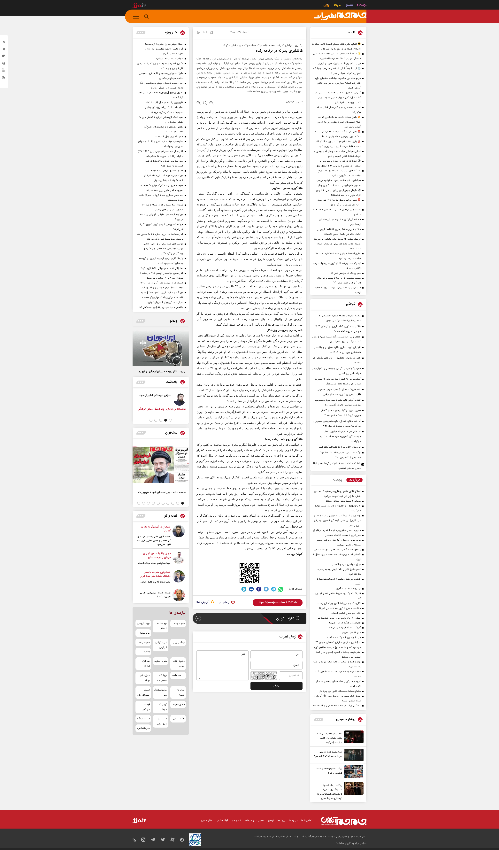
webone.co (178, 675)
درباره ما (293, 820)
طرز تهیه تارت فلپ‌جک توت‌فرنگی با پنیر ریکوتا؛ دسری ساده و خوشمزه (337, 465)
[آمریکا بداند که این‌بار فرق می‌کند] (171, 399)
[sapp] (3, 71)
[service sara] (349, 6)
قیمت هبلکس (146, 707)
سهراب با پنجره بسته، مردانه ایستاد (154, 563)
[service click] (327, 6)
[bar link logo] (139, 6)
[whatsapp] (281, 589)
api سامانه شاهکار (162, 626)
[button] (170, 420)
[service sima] (337, 6)
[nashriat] (340, 16)
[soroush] (244, 589)
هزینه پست (144, 642)
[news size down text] (211, 103)
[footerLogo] (343, 821)
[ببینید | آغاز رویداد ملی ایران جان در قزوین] (161, 348)
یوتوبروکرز (145, 633)
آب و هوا (236, 820)
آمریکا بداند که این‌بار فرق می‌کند (146, 395)
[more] (318, 719)
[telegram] (3, 50)
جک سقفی (179, 719)
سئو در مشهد (160, 661)
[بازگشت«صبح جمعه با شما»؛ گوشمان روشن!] (353, 771)
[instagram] (3, 43)
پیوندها (281, 820)
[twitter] (3, 57)
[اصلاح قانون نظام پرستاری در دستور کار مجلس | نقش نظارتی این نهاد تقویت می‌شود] (179, 535)
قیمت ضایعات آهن (143, 692)
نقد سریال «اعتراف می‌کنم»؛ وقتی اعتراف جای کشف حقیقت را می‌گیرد (329, 738)
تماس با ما (306, 820)
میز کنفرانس (143, 728)
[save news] (211, 33)
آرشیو (271, 820)
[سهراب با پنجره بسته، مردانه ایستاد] (179, 558)
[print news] (198, 33)
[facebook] (258, 589)
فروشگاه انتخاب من (162, 678)
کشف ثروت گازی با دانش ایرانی (156, 582)
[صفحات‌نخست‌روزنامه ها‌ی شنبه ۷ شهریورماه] (161, 464)
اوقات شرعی (222, 820)
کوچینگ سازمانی (163, 707)
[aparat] (3, 64)
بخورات (146, 652)
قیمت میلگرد (143, 719)
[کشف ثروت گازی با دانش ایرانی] (179, 577)
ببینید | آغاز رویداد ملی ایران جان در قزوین (162, 371)
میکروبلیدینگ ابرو (160, 692)
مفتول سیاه (179, 704)
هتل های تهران (145, 678)
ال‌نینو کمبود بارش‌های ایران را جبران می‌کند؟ (154, 595)
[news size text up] (198, 103)
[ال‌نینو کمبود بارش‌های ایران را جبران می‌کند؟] (179, 595)
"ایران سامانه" (343, 843)
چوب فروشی (143, 624)
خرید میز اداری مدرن (161, 721)
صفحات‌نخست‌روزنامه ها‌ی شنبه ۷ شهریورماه (162, 492)
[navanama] (361, 6)
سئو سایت (179, 624)
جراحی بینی (179, 642)
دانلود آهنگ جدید (179, 663)
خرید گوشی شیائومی (161, 645)
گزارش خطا (202, 602)
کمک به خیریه (181, 692)
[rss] (3, 78)
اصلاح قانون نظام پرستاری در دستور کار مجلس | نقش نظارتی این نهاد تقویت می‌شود (154, 540)
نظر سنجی (206, 820)
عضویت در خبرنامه (254, 820)
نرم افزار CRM (146, 663)
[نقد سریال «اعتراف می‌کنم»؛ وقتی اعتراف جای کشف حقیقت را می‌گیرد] (353, 737)
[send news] (205, 33)
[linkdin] (251, 589)
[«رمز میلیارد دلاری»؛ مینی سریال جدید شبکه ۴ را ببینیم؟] (353, 755)
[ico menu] (137, 16)
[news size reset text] (205, 103)
